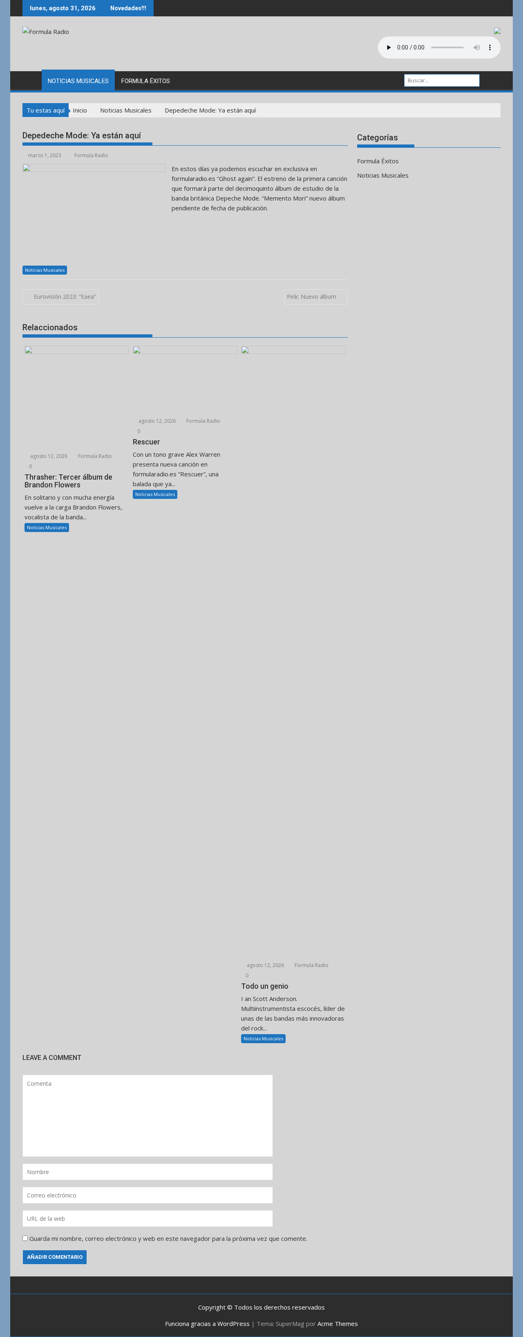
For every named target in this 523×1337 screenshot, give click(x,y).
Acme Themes (337, 1323)
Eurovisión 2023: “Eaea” (65, 296)
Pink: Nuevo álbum (311, 296)
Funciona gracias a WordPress (207, 1323)
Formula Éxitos (145, 81)
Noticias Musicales (78, 81)
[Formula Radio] (30, 79)
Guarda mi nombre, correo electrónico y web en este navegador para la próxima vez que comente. (168, 1238)
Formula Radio (91, 155)
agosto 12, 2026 (48, 456)
